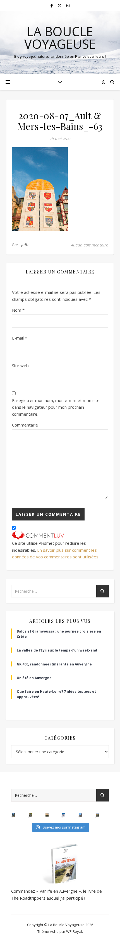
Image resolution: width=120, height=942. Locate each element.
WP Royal (74, 931)
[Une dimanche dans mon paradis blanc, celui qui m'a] (64, 815)
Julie (25, 244)
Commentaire (25, 425)
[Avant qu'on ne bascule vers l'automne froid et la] (13, 815)
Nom (18, 310)
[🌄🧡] (47, 815)
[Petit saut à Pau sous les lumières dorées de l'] (30, 815)
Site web (20, 365)
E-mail (19, 338)
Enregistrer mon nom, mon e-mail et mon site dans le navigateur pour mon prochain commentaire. (56, 407)
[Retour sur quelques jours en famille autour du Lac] (97, 815)
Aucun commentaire (89, 245)
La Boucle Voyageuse (60, 37)
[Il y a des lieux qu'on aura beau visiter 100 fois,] (80, 815)
